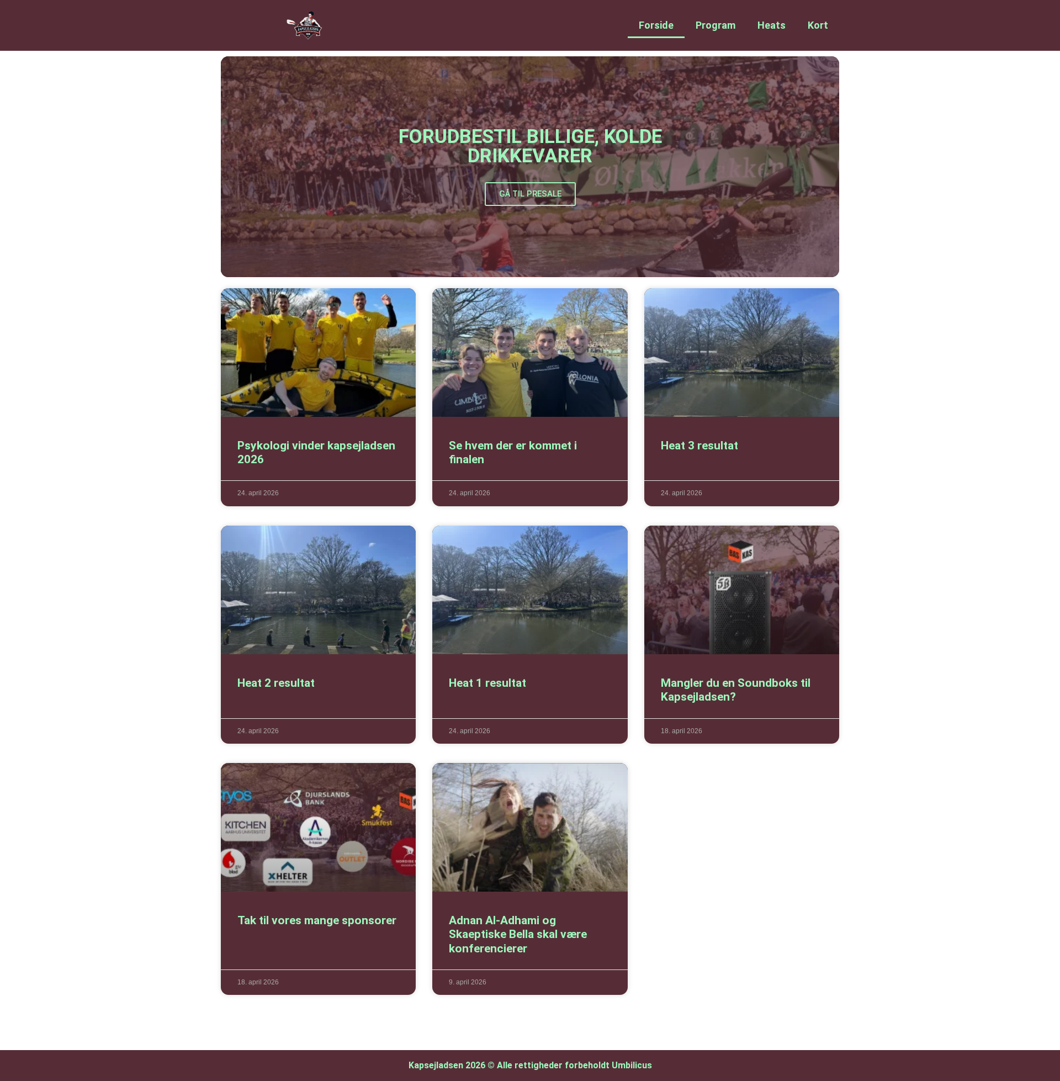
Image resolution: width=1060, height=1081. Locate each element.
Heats (771, 25)
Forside (656, 25)
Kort (818, 25)
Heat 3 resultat (699, 445)
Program (715, 25)
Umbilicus (632, 1065)
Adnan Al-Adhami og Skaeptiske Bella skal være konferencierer (518, 934)
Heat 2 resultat (276, 683)
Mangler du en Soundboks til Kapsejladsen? (735, 689)
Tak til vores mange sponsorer (316, 920)
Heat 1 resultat (487, 683)
